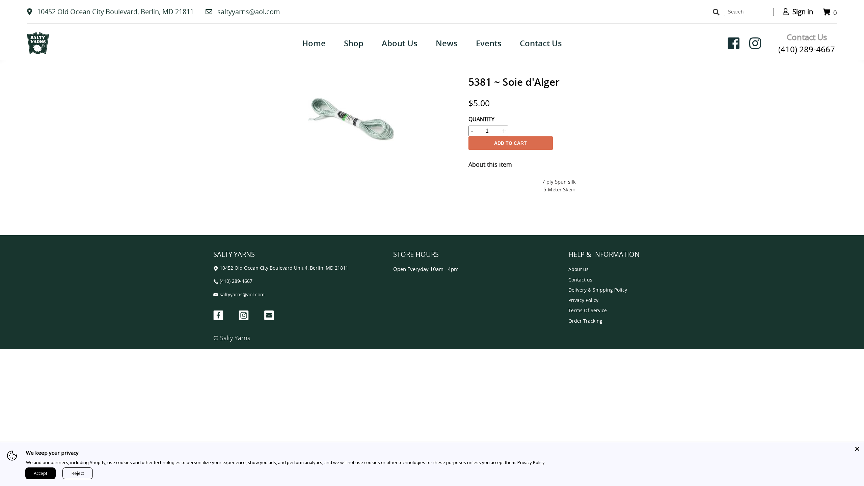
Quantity (481, 119)
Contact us (580, 280)
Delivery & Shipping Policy (597, 290)
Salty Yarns (235, 338)
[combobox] (749, 12)
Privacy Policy (583, 300)
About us (578, 269)
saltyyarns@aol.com (248, 11)
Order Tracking (585, 321)
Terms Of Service (587, 311)
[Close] (857, 449)
